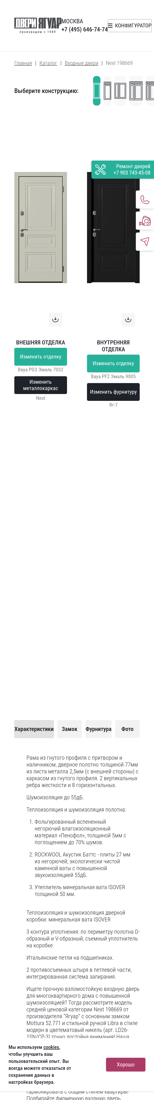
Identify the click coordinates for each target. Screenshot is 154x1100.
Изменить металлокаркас (40, 385)
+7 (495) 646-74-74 (84, 29)
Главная (23, 63)
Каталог (48, 63)
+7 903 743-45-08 (132, 173)
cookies (51, 1047)
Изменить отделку (40, 357)
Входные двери (81, 63)
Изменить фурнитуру (113, 392)
